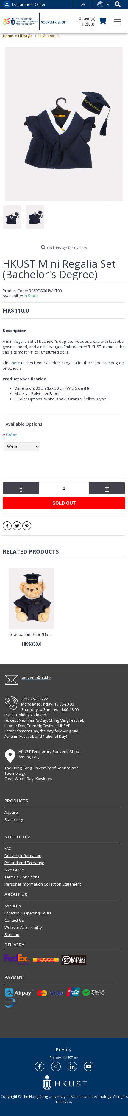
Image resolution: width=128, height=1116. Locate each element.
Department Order (29, 4)
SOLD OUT (64, 503)
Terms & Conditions (22, 877)
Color (11, 435)
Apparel (11, 812)
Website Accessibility (23, 927)
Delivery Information (22, 855)
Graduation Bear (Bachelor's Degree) (32, 634)
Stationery (13, 819)
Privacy (64, 1049)
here (16, 362)
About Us (12, 906)
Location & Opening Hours (27, 913)
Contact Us (14, 920)
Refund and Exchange (24, 862)
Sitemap (11, 934)
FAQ (8, 848)
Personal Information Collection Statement (42, 884)
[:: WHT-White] (14, 219)
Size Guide (14, 869)
